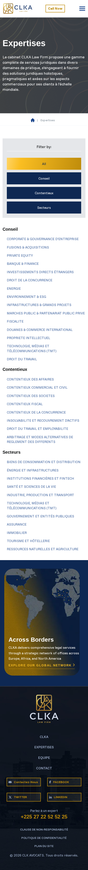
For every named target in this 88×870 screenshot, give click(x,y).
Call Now (55, 8)
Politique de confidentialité (44, 838)
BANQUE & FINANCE (23, 263)
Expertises (44, 747)
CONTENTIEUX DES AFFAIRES (30, 379)
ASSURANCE (16, 524)
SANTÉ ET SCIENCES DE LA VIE (31, 486)
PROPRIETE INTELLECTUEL (28, 338)
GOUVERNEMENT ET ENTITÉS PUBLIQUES (40, 516)
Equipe (44, 757)
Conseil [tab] (44, 178)
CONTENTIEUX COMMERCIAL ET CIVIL (37, 387)
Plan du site (44, 846)
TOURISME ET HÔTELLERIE (28, 541)
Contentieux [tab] (44, 193)
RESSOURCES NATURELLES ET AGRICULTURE (42, 549)
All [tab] (44, 164)
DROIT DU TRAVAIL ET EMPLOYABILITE (37, 428)
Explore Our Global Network (41, 665)
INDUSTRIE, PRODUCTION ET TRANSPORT (40, 495)
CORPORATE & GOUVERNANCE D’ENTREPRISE (43, 239)
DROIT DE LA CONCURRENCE (29, 280)
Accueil (32, 120)
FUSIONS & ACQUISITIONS (28, 247)
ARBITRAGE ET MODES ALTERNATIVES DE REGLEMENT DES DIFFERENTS (40, 439)
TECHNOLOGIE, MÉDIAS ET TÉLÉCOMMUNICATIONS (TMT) (31, 348)
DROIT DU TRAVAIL (22, 359)
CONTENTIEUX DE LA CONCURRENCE (36, 412)
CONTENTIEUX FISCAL (25, 404)
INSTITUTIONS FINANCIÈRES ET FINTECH (40, 478)
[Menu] (82, 8)
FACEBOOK (61, 782)
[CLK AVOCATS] (17, 8)
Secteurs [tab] (44, 207)
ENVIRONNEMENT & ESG (26, 296)
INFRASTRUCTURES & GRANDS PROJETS (39, 305)
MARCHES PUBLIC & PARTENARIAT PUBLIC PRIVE (46, 313)
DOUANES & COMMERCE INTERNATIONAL (40, 329)
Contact (44, 768)
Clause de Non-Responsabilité (44, 829)
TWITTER (20, 797)
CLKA (44, 737)
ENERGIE (14, 288)
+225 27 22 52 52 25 (44, 817)
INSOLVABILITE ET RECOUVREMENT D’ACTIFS (43, 420)
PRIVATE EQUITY (20, 255)
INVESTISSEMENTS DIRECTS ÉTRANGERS (40, 272)
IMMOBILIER (17, 532)
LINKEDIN (60, 797)
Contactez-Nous (26, 782)
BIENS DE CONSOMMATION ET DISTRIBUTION (44, 462)
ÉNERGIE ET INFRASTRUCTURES (33, 470)
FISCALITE (15, 321)
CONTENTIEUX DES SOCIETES (31, 396)
